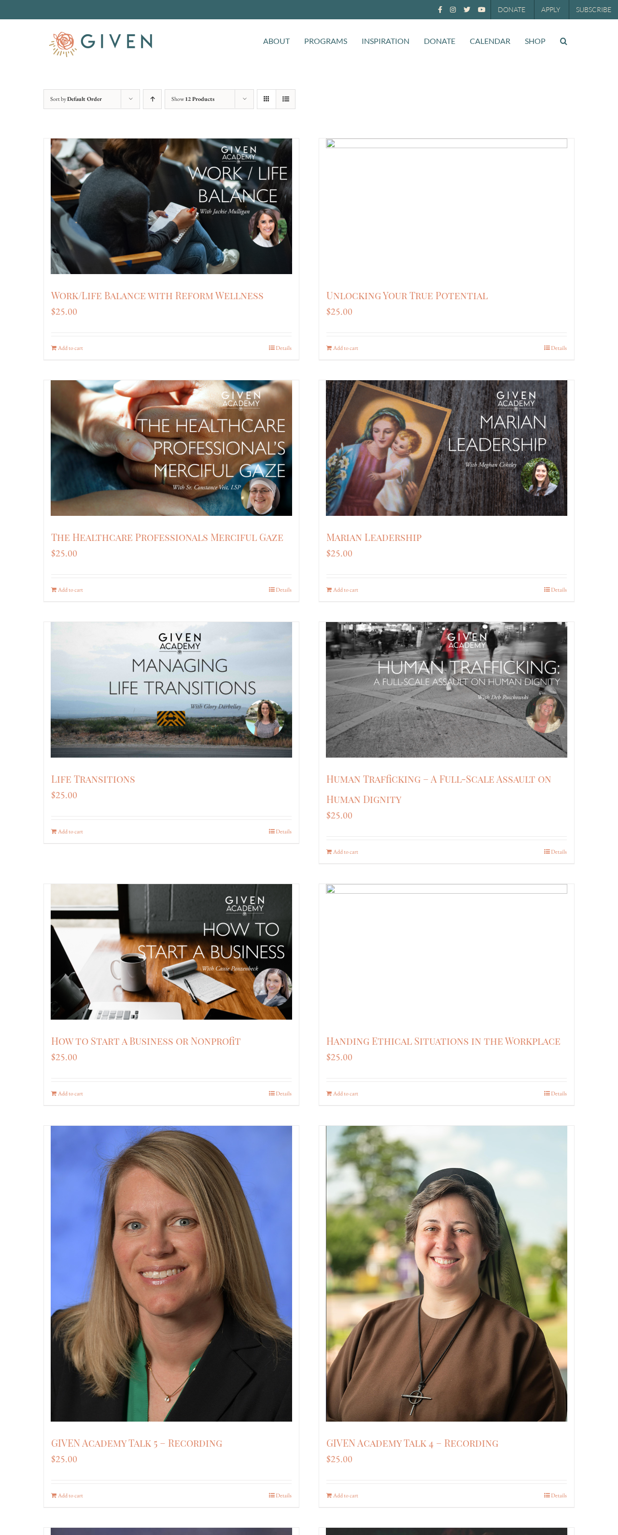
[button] (564, 41)
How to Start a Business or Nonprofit (146, 1040)
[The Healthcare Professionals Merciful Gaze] (171, 448)
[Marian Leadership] (446, 448)
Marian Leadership (373, 536)
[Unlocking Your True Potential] (446, 206)
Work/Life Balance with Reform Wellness (157, 295)
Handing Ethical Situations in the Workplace (443, 1040)
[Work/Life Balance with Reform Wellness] (171, 206)
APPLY (550, 9)
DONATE (511, 9)
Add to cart (70, 348)
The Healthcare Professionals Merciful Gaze (167, 536)
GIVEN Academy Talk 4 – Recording (412, 1442)
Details (284, 348)
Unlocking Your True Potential (407, 295)
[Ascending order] (152, 99)
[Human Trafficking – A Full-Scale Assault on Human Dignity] (446, 690)
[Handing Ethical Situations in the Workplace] (446, 952)
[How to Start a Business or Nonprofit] (171, 952)
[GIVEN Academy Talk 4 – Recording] (446, 1274)
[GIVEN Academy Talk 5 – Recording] (171, 1274)
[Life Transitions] (171, 690)
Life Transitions (93, 778)
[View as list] (285, 99)
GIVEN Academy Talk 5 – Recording (136, 1442)
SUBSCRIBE (593, 9)
